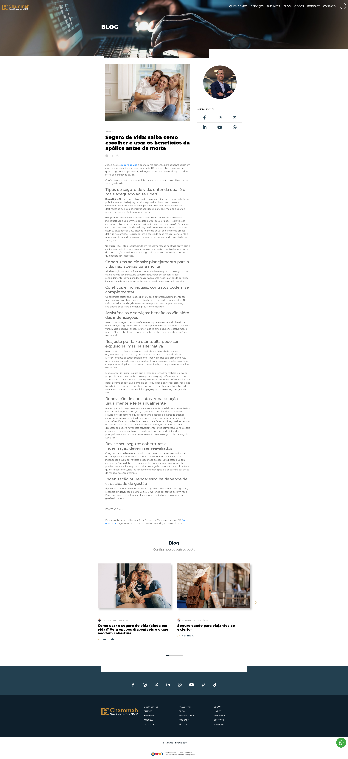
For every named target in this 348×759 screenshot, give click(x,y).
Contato (329, 6)
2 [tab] (170, 655)
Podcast (313, 6)
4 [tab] (177, 655)
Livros (217, 711)
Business (273, 6)
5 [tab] (181, 655)
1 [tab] (167, 655)
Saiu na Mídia (186, 715)
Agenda (148, 720)
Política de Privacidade (174, 742)
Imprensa (219, 715)
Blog (287, 6)
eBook (217, 707)
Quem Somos (238, 6)
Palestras (185, 707)
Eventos (149, 724)
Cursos (148, 711)
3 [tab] (174, 655)
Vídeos (299, 6)
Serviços (257, 6)
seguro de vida (129, 165)
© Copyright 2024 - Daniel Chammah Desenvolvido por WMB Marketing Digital (180, 754)
